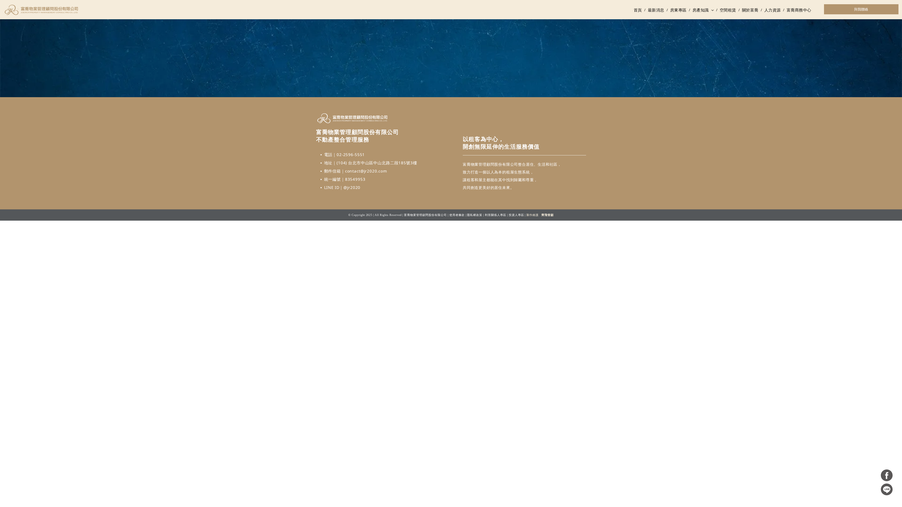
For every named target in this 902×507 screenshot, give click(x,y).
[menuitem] (638, 10)
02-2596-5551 (351, 154)
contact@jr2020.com (366, 171)
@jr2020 (351, 187)
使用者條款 (457, 215)
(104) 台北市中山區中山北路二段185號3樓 (377, 162)
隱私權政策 (474, 215)
